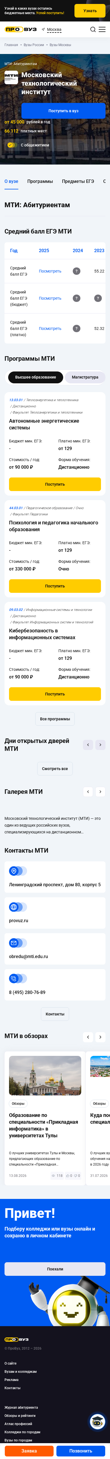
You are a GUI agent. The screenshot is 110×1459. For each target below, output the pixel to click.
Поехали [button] (55, 1269)
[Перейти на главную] (21, 29)
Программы (40, 181)
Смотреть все (55, 768)
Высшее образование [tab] (35, 377)
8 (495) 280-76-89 (23, 972)
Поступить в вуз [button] (63, 111)
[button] (88, 745)
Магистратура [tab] (85, 377)
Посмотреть (50, 271)
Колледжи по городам (22, 1432)
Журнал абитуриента (21, 1408)
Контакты (55, 1014)
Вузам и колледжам (21, 1372)
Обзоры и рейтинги (20, 1416)
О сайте (10, 1363)
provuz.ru (14, 900)
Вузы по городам (18, 1440)
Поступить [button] (55, 484)
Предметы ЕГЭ (78, 181)
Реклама (11, 1380)
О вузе (11, 181)
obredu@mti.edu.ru (24, 936)
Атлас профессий (18, 1424)
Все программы (55, 719)
